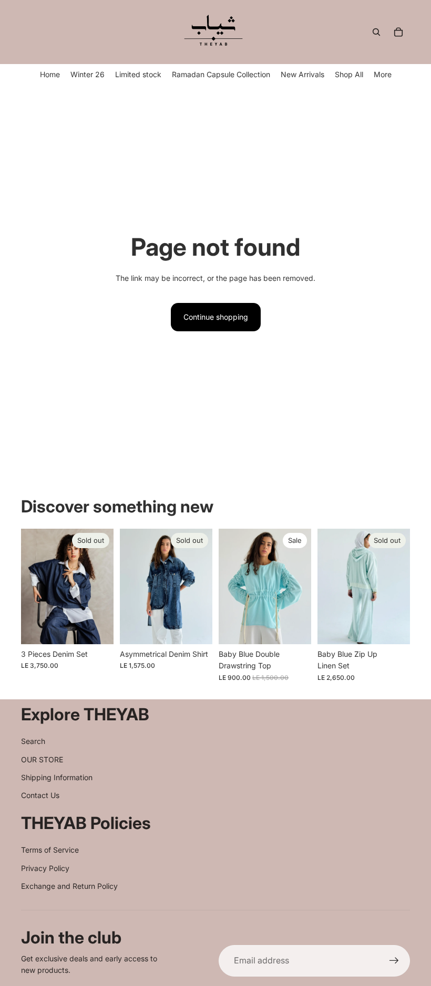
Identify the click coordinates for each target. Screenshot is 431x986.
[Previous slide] (29, 586)
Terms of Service (50, 849)
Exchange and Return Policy (69, 886)
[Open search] (376, 32)
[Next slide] (105, 586)
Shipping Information (57, 777)
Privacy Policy (45, 868)
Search (33, 741)
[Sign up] (394, 961)
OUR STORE (42, 759)
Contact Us (40, 795)
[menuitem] (382, 74)
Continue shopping (215, 316)
